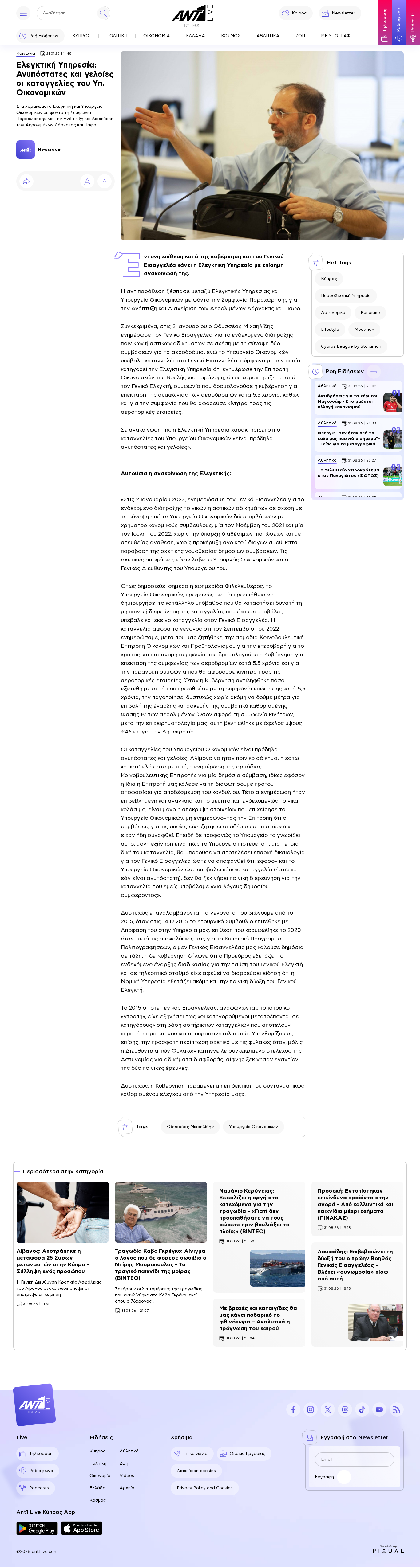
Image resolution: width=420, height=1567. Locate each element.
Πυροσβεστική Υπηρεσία (346, 296)
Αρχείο (127, 1488)
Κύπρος (329, 279)
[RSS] (397, 1409)
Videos (127, 1476)
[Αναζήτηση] (103, 13)
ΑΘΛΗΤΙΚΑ (267, 36)
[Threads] (345, 1409)
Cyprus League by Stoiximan (351, 346)
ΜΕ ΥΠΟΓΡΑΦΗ (337, 36)
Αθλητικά (129, 1451)
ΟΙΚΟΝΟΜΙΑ (156, 36)
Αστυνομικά (333, 313)
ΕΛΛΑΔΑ (195, 36)
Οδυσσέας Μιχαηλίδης (190, 1127)
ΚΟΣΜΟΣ (230, 36)
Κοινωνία (25, 53)
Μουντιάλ (364, 329)
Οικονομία (99, 1476)
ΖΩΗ (300, 36)
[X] (328, 1409)
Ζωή (124, 1463)
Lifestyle (330, 329)
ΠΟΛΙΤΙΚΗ (116, 36)
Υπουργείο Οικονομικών (253, 1127)
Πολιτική (97, 1463)
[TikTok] (362, 1409)
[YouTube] (379, 1409)
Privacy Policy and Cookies (205, 1488)
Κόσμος (97, 1500)
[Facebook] (293, 1409)
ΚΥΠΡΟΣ (81, 36)
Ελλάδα (97, 1488)
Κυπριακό (370, 313)
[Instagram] (310, 1409)
